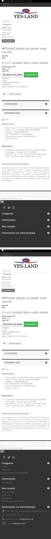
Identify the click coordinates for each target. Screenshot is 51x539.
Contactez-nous (7, 6)
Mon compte (8, 226)
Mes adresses (7, 498)
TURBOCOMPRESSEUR (10, 82)
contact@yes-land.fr (19, 523)
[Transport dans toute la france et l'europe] (25, 1)
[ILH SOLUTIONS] (25, 14)
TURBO (4, 467)
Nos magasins (7, 482)
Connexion (5, 3)
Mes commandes (8, 492)
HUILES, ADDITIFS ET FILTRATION (14, 87)
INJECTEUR (6, 85)
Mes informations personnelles (13, 501)
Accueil (4, 80)
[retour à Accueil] (4, 94)
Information (12, 113)
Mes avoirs (6, 495)
